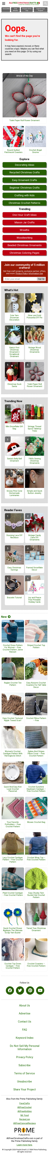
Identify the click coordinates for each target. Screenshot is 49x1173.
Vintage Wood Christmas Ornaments (34, 350)
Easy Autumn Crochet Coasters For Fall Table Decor (36, 685)
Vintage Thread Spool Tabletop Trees (34, 428)
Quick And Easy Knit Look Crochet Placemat (13, 789)
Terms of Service (24, 1073)
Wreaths (24, 230)
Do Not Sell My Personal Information (24, 1047)
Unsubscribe (24, 1081)
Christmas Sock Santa (14, 385)
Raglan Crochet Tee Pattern (13, 684)
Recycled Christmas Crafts (24, 172)
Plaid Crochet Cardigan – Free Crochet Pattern (13, 894)
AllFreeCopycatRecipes (24, 1123)
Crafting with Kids (24, 195)
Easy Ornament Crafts (24, 180)
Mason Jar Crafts (24, 222)
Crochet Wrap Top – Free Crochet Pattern (36, 859)
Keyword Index (24, 1037)
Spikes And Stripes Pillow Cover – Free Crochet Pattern (36, 753)
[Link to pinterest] (30, 990)
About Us (24, 1005)
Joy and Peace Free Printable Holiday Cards (34, 600)
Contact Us (24, 1021)
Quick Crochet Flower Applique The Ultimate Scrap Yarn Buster (12, 930)
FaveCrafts (24, 1103)
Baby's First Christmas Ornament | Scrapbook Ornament (14, 352)
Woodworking (24, 237)
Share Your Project (24, 1089)
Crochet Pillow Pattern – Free (36, 719)
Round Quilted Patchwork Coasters (13, 151)
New (4, 616)
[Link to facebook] (10, 990)
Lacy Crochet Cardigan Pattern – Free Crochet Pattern (13, 860)
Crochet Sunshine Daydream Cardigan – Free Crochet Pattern (36, 789)
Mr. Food (24, 1115)
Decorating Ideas (24, 164)
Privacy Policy (22, 273)
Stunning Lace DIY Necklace (14, 536)
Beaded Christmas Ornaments (24, 245)
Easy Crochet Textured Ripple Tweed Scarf (13, 719)
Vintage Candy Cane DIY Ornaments (34, 537)
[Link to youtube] (40, 990)
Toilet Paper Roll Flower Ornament (24, 120)
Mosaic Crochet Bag (36, 822)
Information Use (35, 273)
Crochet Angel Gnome (35, 151)
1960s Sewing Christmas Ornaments (34, 461)
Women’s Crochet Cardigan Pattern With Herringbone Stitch (12, 753)
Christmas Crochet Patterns (24, 203)
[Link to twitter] (20, 990)
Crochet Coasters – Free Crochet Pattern (36, 965)
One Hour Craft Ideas (24, 214)
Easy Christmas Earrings (14, 569)
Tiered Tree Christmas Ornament (36, 929)
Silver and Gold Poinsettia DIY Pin (34, 316)
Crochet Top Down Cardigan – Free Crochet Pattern (12, 966)
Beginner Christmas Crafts (25, 187)
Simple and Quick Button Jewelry (34, 492)
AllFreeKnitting (25, 1111)
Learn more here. (25, 1145)
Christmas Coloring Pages (24, 252)
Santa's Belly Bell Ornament (14, 460)
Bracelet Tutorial (14, 598)
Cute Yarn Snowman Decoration (14, 317)
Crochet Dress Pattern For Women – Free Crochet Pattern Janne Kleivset (13, 648)
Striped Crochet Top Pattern (36, 646)
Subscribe (24, 1065)
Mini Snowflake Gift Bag (14, 427)
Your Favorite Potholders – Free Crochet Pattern (13, 824)
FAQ (24, 1029)
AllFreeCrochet (24, 1107)
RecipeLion (24, 1119)
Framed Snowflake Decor (34, 569)
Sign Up (41, 279)
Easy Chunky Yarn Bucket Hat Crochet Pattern (36, 895)
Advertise (24, 1013)
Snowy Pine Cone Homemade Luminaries (14, 493)
